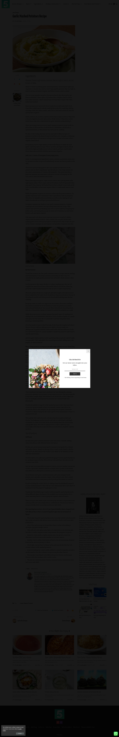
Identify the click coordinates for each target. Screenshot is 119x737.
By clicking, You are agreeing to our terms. (76, 377)
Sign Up (75, 373)
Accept (19, 733)
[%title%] (88, 351)
